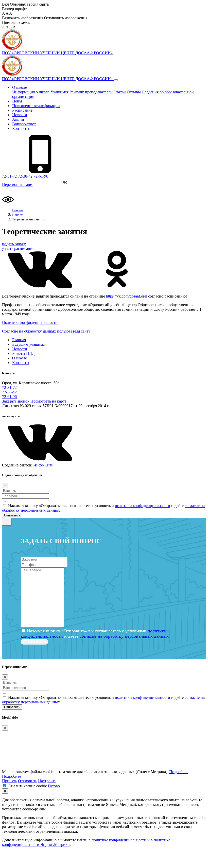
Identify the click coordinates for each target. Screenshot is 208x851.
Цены (17, 101)
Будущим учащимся (29, 344)
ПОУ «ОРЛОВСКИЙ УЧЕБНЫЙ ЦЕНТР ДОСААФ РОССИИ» (58, 79)
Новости (19, 115)
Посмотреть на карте (48, 401)
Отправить (12, 515)
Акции (18, 119)
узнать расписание (18, 248)
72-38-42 (25, 176)
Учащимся (59, 92)
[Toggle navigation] (116, 80)
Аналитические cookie (27, 786)
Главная (19, 340)
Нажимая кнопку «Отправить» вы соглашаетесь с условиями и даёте (95, 633)
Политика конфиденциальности (30, 322)
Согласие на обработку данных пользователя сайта (46, 331)
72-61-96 (40, 176)
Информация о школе (30, 92)
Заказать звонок (15, 401)
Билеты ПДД (23, 353)
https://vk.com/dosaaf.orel (126, 296)
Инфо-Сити (43, 465)
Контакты (20, 128)
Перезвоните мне (17, 184)
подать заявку (14, 244)
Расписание (22, 110)
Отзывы (134, 92)
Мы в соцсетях (48, 185)
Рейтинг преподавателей (91, 92)
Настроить (47, 781)
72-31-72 (10, 176)
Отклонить (27, 781)
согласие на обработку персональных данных (124, 636)
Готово (54, 786)
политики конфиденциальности (142, 505)
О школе (19, 87)
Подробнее (178, 772)
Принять (9, 781)
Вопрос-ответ (24, 124)
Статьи (120, 92)
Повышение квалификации (36, 105)
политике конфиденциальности (119, 840)
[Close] (7, 522)
